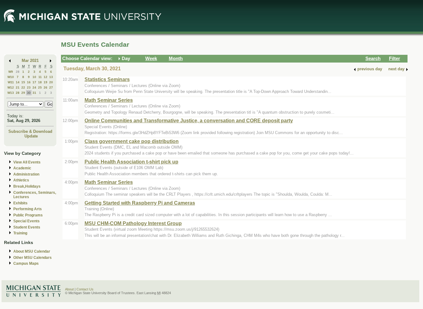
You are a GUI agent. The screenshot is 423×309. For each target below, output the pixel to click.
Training (20, 233)
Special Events (26, 221)
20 (51, 82)
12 (45, 77)
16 (29, 82)
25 (40, 87)
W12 (10, 87)
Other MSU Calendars (32, 257)
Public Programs (28, 215)
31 (34, 92)
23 (29, 87)
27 (51, 87)
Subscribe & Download (30, 131)
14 (18, 82)
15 (23, 82)
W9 (10, 71)
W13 (10, 92)
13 (51, 77)
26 (45, 87)
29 (23, 92)
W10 (10, 77)
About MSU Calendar (31, 251)
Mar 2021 (30, 60)
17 (34, 82)
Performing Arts (27, 209)
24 (34, 87)
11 (40, 77)
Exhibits (20, 203)
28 (18, 71)
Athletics (21, 180)
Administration (26, 174)
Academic (22, 168)
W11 (11, 82)
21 (18, 87)
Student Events (26, 227)
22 (23, 87)
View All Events (27, 162)
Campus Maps (26, 263)
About (69, 289)
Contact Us (85, 289)
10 (34, 77)
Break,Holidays (27, 186)
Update (31, 136)
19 (45, 82)
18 (40, 82)
